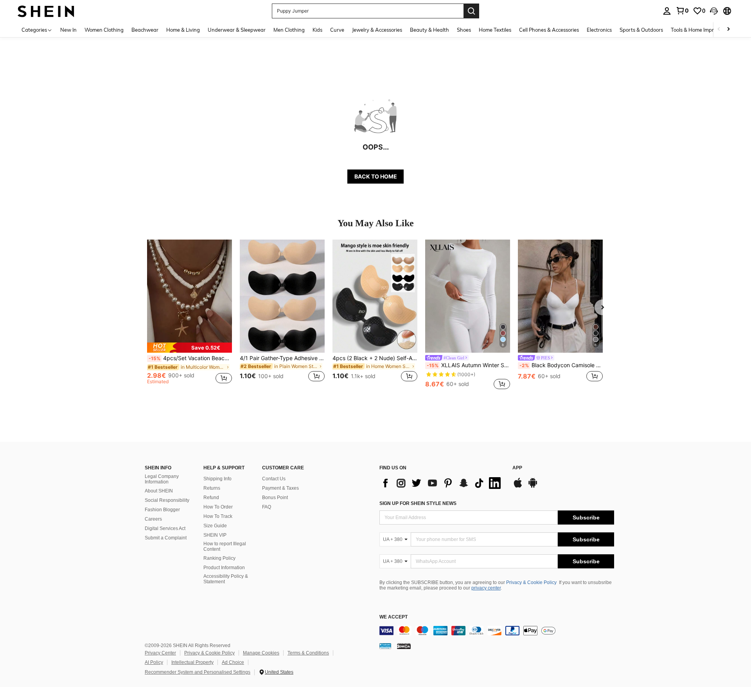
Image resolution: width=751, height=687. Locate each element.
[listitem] (189, 315)
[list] (442, 483)
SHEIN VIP (214, 535)
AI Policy (154, 662)
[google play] (532, 486)
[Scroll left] (719, 29)
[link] (682, 10)
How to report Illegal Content (224, 546)
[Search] (471, 11)
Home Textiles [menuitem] (495, 30)
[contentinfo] (496, 630)
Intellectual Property (192, 662)
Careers (153, 519)
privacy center (486, 588)
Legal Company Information (162, 479)
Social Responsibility (167, 500)
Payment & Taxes (280, 488)
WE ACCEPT (393, 617)
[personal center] (667, 11)
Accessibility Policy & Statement (225, 578)
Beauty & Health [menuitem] (429, 30)
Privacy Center (160, 653)
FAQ (266, 507)
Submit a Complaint (166, 538)
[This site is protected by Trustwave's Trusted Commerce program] (385, 645)
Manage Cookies (261, 653)
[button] (714, 11)
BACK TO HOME (375, 176)
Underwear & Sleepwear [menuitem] (237, 30)
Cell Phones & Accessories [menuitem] (549, 30)
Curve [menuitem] (337, 30)
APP (517, 468)
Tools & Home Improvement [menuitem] (702, 30)
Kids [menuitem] (317, 30)
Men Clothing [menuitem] (289, 30)
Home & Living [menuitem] (183, 30)
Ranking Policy (219, 558)
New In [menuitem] (68, 30)
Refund (211, 497)
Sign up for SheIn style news (417, 503)
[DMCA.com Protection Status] (404, 645)
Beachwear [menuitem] (144, 30)
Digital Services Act (165, 528)
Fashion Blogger (162, 509)
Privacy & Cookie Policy (531, 582)
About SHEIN (159, 491)
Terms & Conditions (308, 653)
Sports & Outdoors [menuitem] (641, 30)
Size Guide (215, 525)
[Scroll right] (728, 29)
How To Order (218, 507)
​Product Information (224, 567)
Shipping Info (217, 478)
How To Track (217, 516)
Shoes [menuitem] (464, 30)
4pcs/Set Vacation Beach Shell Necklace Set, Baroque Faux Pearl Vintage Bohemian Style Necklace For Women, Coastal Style (190, 358)
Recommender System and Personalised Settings (197, 672)
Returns (211, 488)
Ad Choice (233, 662)
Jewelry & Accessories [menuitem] (377, 30)
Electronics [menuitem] (599, 30)
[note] (189, 348)
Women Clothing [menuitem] (104, 30)
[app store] (517, 486)
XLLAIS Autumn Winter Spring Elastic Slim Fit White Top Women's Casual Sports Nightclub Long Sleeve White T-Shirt (468, 365)
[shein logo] (46, 11)
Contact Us (274, 478)
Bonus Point (275, 497)
